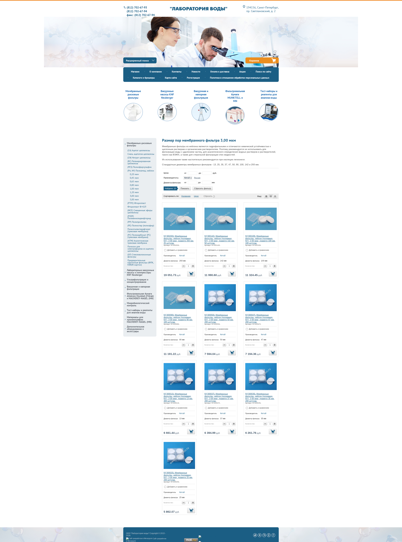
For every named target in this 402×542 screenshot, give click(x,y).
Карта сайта (171, 77)
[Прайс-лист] (275, 196)
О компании (155, 71)
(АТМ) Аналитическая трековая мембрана (138, 241)
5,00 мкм (134, 199)
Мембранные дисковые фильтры (139, 144)
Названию (185, 196)
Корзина (254, 60)
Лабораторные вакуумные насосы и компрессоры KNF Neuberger (140, 272)
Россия (197, 178)
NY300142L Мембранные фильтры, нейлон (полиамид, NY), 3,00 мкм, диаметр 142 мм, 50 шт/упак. (219, 239)
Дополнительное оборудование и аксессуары (135, 329)
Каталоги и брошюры (144, 77)
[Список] (266, 196)
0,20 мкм (134, 174)
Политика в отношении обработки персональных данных (239, 77)
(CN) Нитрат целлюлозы (139, 157)
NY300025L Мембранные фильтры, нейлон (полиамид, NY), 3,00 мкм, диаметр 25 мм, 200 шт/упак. (178, 476)
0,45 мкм (134, 177)
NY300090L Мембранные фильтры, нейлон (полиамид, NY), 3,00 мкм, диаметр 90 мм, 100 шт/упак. (178, 318)
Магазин (135, 71)
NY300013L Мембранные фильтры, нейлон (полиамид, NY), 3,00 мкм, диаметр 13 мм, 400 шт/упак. (178, 397)
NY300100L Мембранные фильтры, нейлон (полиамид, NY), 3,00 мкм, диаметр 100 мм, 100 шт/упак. (260, 239)
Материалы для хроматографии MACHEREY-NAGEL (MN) (139, 319)
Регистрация (193, 77)
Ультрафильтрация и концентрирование (137, 280)
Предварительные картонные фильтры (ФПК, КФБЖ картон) (141, 262)
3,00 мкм (134, 195)
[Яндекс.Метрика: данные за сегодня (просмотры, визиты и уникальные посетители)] (208, 536)
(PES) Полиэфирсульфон (140, 167)
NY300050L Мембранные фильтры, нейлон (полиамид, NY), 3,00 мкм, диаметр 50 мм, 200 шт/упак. (219, 318)
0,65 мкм (134, 181)
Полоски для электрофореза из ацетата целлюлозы (141, 248)
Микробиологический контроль (138, 304)
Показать (185, 188)
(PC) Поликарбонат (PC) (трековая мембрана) (139, 236)
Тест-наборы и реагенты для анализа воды (139, 311)
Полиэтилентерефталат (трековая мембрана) (139, 230)
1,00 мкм (134, 188)
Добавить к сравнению (177, 250)
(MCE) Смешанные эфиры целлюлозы (140, 211)
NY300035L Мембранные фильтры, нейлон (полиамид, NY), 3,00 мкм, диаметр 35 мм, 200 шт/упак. (259, 397)
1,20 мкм (134, 192)
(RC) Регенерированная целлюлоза (139, 162)
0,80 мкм (134, 185)
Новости (196, 71)
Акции (242, 71)
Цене (196, 196)
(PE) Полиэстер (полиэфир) (141, 225)
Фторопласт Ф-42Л (137, 206)
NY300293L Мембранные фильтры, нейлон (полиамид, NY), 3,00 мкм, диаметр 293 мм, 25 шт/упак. (179, 239)
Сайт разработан (159, 538)
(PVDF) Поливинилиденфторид (139, 217)
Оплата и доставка (219, 71)
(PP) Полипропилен (137, 222)
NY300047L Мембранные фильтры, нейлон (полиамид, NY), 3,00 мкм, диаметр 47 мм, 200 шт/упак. (259, 318)
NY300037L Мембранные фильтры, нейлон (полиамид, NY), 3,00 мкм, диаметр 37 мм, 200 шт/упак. (219, 397)
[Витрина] (271, 196)
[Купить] (191, 273)
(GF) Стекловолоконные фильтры (139, 255)
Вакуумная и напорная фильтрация (138, 287)
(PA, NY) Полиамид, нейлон (141, 170)
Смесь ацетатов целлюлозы (141, 154)
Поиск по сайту (263, 71)
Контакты (177, 71)
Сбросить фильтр (202, 188)
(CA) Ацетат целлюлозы (139, 150)
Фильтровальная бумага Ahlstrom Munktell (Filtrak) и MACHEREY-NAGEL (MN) (140, 296)
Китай (187, 178)
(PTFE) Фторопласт (137, 203)
